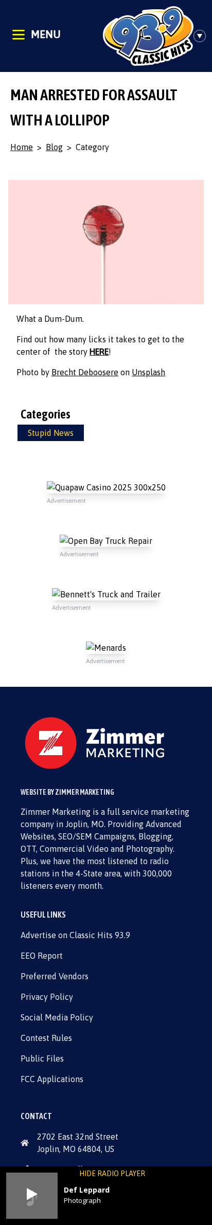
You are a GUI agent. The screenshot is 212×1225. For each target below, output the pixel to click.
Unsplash (148, 372)
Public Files (42, 1058)
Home (21, 147)
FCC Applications (52, 1079)
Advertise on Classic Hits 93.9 (75, 935)
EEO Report (42, 955)
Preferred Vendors (55, 976)
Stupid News (51, 432)
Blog (54, 147)
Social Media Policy (57, 1017)
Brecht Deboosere (84, 372)
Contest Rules (46, 1038)
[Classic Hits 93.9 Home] (148, 36)
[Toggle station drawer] (202, 36)
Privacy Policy (47, 996)
